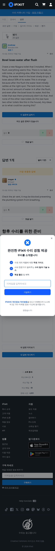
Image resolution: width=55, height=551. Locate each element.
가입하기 (27, 292)
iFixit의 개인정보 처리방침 (16, 301)
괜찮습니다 (27, 310)
